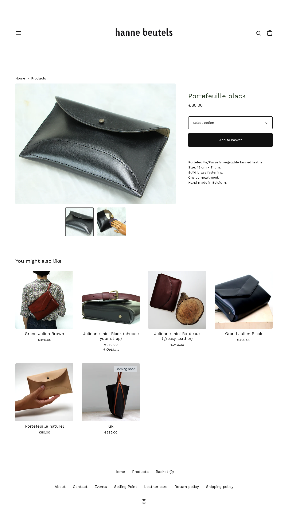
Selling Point (125, 486)
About (60, 486)
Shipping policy (219, 486)
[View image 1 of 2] (79, 221)
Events (101, 486)
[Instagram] (144, 501)
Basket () (165, 471)
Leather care (155, 486)
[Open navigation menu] (18, 33)
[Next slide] (169, 144)
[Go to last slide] (21, 144)
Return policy (187, 486)
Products (38, 78)
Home (20, 78)
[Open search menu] (258, 33)
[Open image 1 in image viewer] (95, 143)
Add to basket (230, 140)
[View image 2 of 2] (111, 221)
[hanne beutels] (144, 33)
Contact (80, 486)
